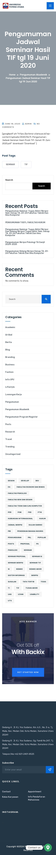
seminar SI (37, 556)
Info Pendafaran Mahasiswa (36, 798)
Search (9, 180)
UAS (9, 594)
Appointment (34, 791)
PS (37, 544)
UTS (10, 601)
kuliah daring (35, 525)
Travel (8, 439)
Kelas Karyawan (10, 797)
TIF (26, 164)
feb (9, 512)
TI (9, 588)
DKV (37, 481)
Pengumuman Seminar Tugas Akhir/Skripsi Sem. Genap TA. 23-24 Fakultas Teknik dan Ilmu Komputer (26, 213)
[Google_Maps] (48, 847)
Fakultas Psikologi (17, 493)
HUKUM (42, 519)
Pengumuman (12, 402)
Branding (10, 357)
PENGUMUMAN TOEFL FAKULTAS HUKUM (25, 223)
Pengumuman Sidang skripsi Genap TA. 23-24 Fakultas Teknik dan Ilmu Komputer (27, 252)
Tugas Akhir (31, 588)
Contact (6, 791)
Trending (10, 447)
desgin (11, 481)
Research (10, 432)
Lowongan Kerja (13, 395)
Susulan (12, 582)
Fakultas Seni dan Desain (20, 500)
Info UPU (9, 380)
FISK (20, 512)
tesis (43, 582)
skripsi (34, 575)
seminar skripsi (15, 563)
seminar (10, 164)
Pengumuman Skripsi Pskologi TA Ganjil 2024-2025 (25, 243)
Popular (42, 537)
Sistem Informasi (16, 575)
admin (28, 124)
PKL (29, 537)
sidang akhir (35, 569)
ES (9, 487)
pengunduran (14, 537)
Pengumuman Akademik (17, 409)
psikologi (12, 550)
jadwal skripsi (15, 525)
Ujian (20, 594)
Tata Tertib (28, 582)
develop (25, 481)
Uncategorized (12, 454)
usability (34, 594)
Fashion (9, 372)
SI (9, 569)
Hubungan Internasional (20, 519)
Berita (8, 342)
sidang (19, 569)
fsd (29, 512)
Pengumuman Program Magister (21, 417)
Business (10, 365)
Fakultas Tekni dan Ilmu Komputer (25, 506)
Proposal (25, 544)
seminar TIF (35, 563)
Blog (7, 350)
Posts (8, 424)
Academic (10, 327)
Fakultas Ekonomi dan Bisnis (31, 487)
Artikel (8, 335)
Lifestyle (10, 387)
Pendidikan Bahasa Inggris (30, 531)
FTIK (40, 512)
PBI (9, 531)
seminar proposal (17, 556)
